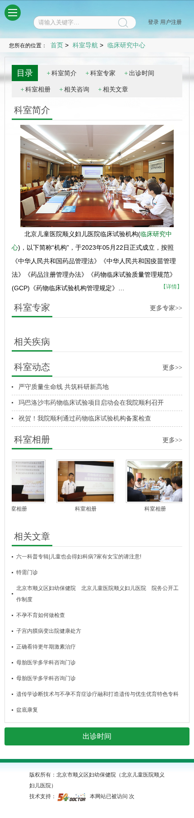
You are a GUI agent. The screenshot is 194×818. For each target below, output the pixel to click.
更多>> (172, 367)
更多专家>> (166, 308)
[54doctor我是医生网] (72, 796)
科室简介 (64, 73)
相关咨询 (76, 89)
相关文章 (115, 89)
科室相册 (38, 89)
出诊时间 (141, 73)
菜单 (13, 13)
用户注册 (171, 22)
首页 (57, 45)
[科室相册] (81, 481)
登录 (153, 22)
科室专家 (102, 73)
